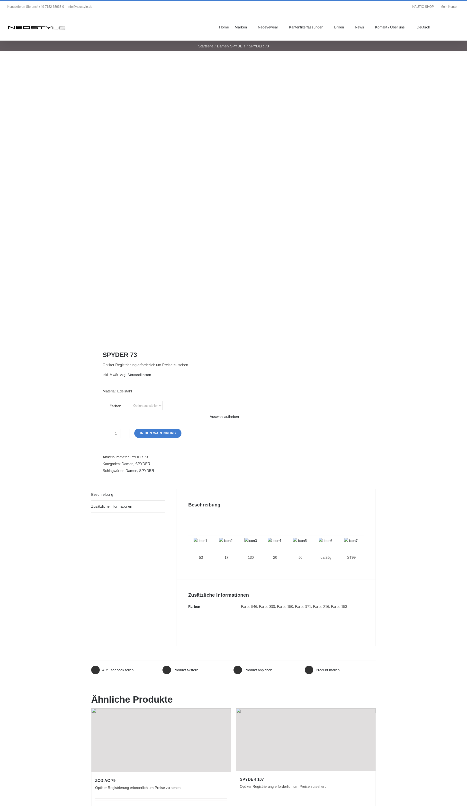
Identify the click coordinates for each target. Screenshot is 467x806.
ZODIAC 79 (105, 781)
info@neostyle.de (80, 7)
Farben (115, 406)
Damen (127, 464)
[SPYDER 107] (306, 739)
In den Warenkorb (158, 433)
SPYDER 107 (252, 779)
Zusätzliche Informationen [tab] (111, 506)
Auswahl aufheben (224, 417)
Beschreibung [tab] (102, 494)
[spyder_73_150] (159, 200)
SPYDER (142, 464)
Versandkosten (139, 375)
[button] (452, 26)
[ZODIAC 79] (161, 740)
